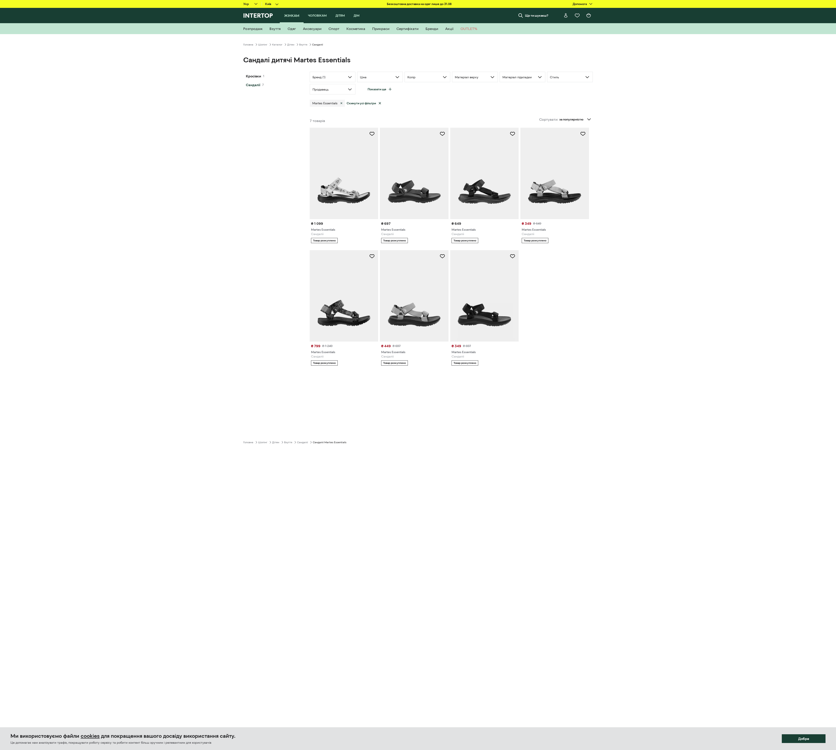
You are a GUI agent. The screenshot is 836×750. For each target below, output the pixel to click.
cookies (90, 736)
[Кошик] (588, 15)
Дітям (290, 44)
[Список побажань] (577, 15)
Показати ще (377, 89)
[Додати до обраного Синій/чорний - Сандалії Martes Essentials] (442, 256)
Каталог (277, 44)
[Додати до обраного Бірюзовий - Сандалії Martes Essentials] (583, 133)
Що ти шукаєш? (536, 15)
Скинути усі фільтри (361, 103)
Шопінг (262, 44)
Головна (248, 44)
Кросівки (253, 76)
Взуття (303, 44)
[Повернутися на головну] (258, 15)
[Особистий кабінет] (565, 15)
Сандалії (253, 85)
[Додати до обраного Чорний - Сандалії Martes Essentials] (372, 133)
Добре (803, 738)
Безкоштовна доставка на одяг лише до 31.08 (419, 3)
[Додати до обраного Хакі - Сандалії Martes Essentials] (442, 133)
